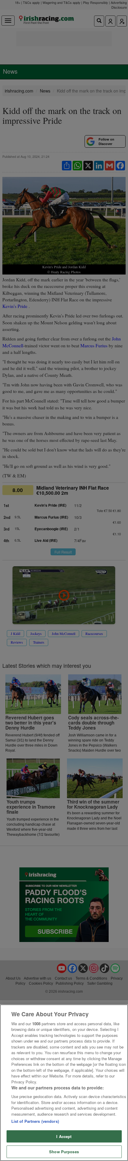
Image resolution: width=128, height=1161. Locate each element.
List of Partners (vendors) (35, 1121)
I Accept (63, 1136)
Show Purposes (64, 1151)
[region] (64, 1082)
